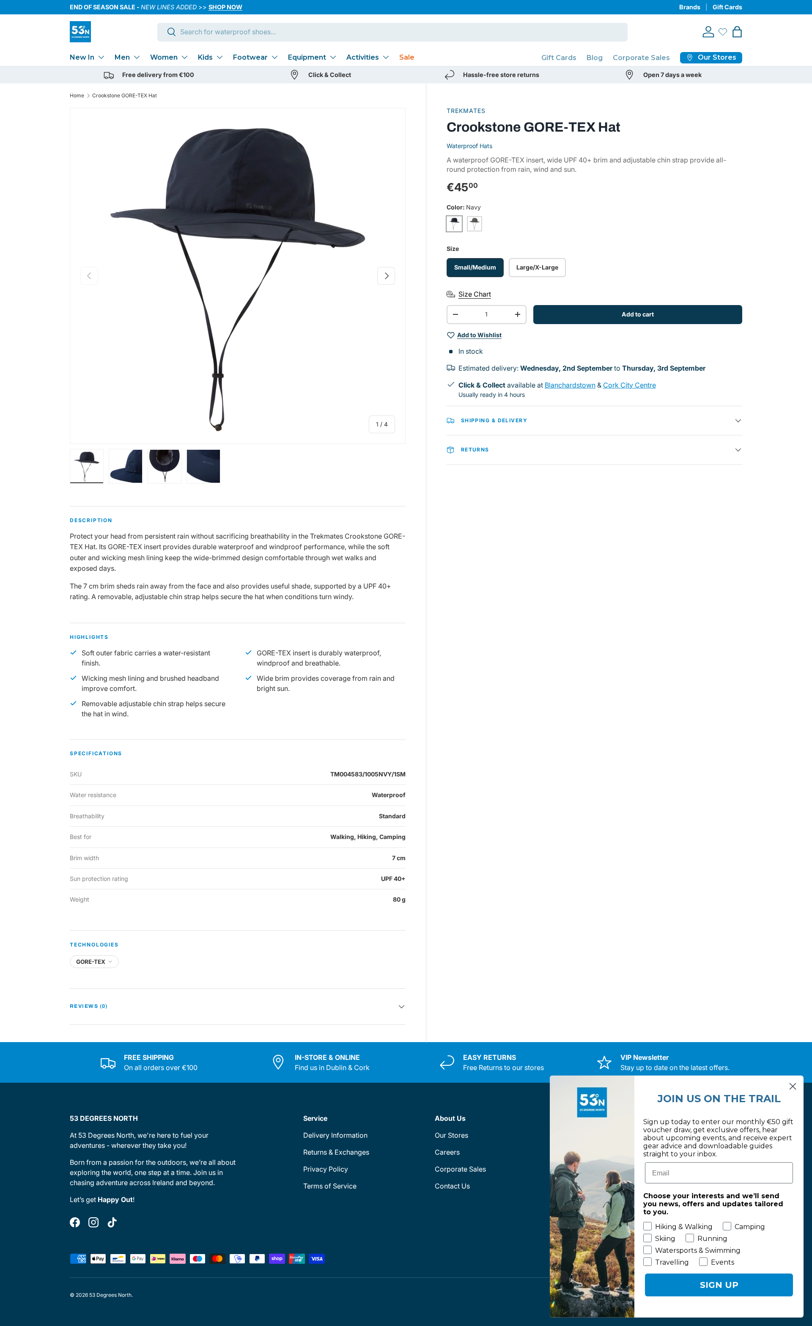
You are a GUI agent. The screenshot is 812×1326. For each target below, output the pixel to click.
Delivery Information (335, 1135)
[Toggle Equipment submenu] (333, 57)
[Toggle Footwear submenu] (274, 57)
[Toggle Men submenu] (137, 57)
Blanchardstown (570, 385)
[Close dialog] (792, 1086)
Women (164, 57)
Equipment (307, 57)
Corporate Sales (641, 58)
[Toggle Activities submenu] (386, 57)
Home (77, 95)
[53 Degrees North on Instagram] (93, 1222)
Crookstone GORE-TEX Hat (124, 95)
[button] (737, 31)
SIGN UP (719, 1285)
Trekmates (466, 110)
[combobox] (392, 31)
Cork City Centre (629, 385)
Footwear (250, 57)
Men (122, 57)
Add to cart (638, 314)
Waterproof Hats (469, 145)
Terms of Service (330, 1186)
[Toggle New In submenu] (101, 57)
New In (82, 57)
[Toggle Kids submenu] (219, 57)
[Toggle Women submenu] (184, 57)
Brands (689, 7)
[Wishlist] (723, 31)
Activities (362, 57)
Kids (205, 57)
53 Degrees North (110, 1295)
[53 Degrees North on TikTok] (112, 1222)
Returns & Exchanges (336, 1152)
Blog (595, 58)
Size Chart (474, 294)
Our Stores (451, 1135)
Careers (447, 1152)
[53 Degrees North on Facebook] (75, 1222)
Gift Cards (727, 7)
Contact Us (452, 1186)
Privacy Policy (325, 1169)
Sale (406, 57)
